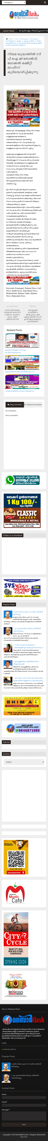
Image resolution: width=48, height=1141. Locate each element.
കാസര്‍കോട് (10, 41)
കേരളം (19, 41)
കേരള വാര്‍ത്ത (29, 41)
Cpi (16, 39)
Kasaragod (33, 39)
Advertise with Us (9, 1049)
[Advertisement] (24, 796)
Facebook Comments (34, 404)
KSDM (25, 1137)
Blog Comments (16, 404)
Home (10, 39)
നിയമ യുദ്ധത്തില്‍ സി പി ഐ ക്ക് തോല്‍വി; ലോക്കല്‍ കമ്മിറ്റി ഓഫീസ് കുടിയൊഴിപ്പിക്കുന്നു (24, 43)
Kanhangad (24, 39)
